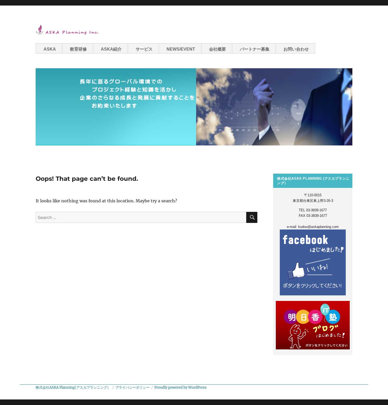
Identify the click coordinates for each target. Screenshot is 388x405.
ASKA (50, 49)
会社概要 (217, 49)
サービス (144, 49)
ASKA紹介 (111, 49)
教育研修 (78, 49)
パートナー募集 (254, 49)
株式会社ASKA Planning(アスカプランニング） (73, 387)
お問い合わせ (296, 49)
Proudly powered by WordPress (180, 387)
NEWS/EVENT (181, 49)
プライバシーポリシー (132, 387)
